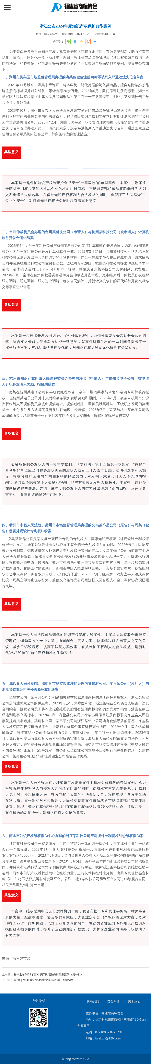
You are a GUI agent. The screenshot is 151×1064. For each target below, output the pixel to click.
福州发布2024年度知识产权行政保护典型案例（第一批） (48, 974)
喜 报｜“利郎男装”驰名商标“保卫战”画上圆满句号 (44, 980)
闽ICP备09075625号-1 (75, 1059)
